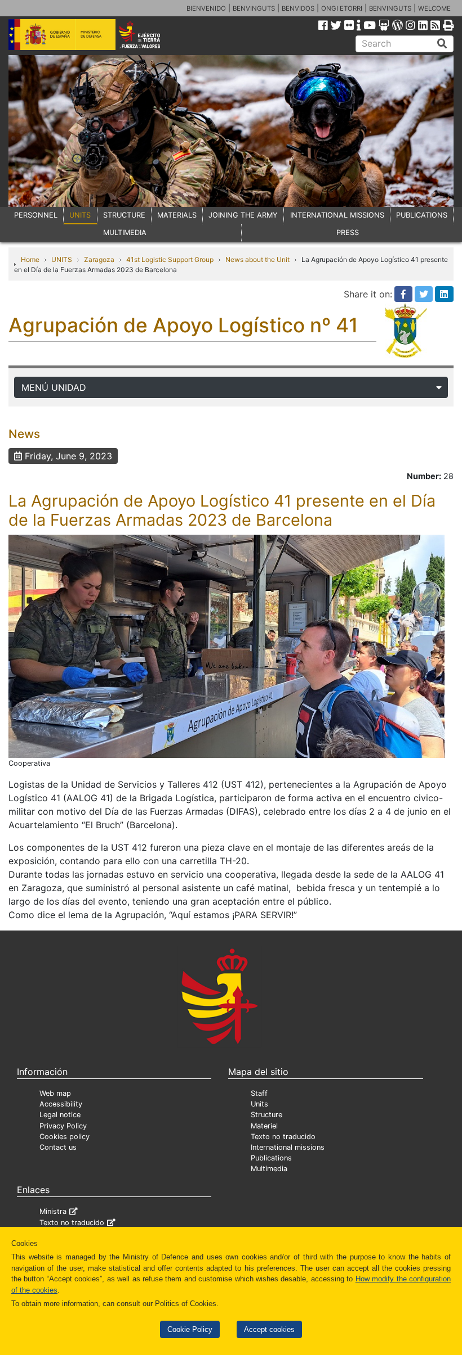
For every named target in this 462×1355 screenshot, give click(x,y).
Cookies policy (64, 1136)
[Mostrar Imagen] (226, 645)
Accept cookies (269, 1329)
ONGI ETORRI (341, 8)
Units (259, 1104)
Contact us (58, 1147)
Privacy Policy (63, 1126)
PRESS (347, 232)
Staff (259, 1093)
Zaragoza (99, 259)
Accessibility (60, 1104)
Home (30, 259)
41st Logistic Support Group (170, 259)
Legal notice (60, 1114)
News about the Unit (257, 259)
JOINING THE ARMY (243, 215)
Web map (55, 1093)
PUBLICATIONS (421, 215)
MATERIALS (177, 215)
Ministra (52, 1211)
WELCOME (434, 8)
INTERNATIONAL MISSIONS (337, 215)
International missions (288, 1147)
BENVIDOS (298, 8)
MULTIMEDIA (124, 232)
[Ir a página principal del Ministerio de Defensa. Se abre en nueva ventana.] (61, 33)
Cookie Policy (189, 1329)
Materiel (264, 1126)
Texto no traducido (283, 1136)
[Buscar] (442, 43)
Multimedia (269, 1168)
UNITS (80, 215)
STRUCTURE (124, 215)
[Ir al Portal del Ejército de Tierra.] (148, 33)
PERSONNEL (35, 215)
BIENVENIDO (206, 8)
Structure (266, 1114)
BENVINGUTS (254, 8)
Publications (271, 1158)
